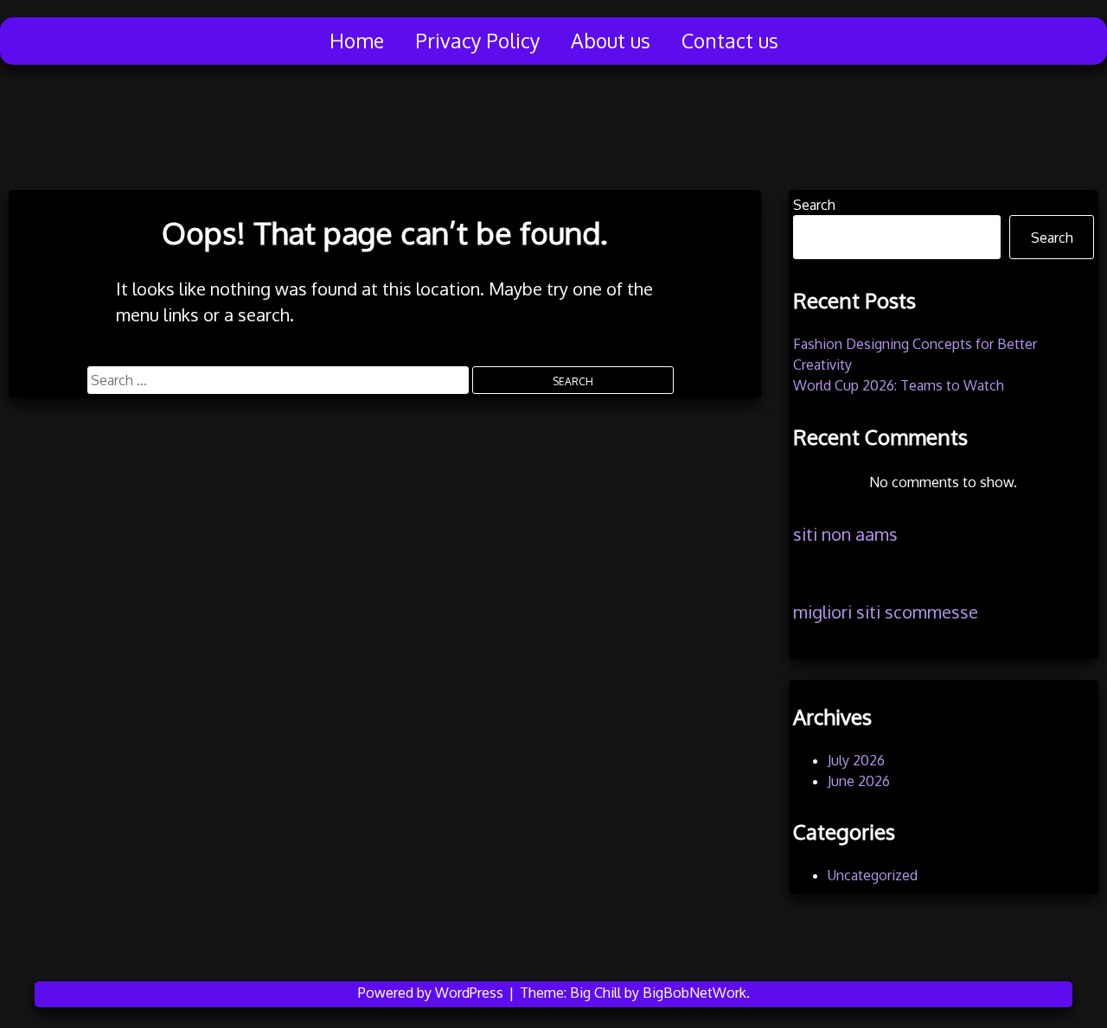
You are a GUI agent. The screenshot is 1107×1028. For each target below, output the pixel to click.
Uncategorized (873, 875)
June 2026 (859, 781)
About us (610, 40)
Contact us (729, 40)
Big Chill (595, 992)
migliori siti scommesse (885, 611)
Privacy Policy (477, 40)
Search (814, 204)
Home (357, 40)
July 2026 (856, 760)
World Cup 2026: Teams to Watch (898, 385)
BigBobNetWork (694, 992)
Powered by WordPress (432, 992)
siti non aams (845, 534)
